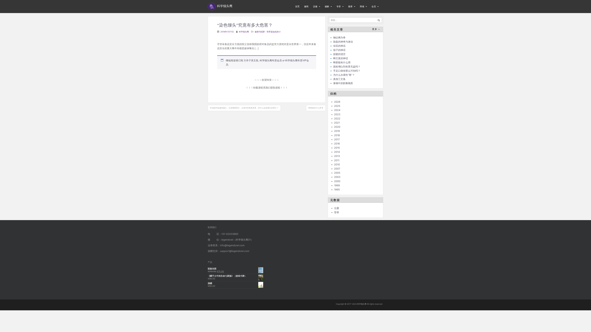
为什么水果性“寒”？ (344, 74)
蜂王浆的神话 (340, 58)
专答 (338, 6)
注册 (336, 208)
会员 (374, 6)
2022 (337, 118)
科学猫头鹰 (244, 31)
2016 (337, 143)
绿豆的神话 (339, 45)
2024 (337, 110)
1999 (337, 185)
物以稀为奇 (339, 37)
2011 (336, 160)
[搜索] (379, 20)
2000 (337, 181)
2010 (337, 164)
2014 (337, 151)
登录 (336, 212)
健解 (327, 6)
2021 (337, 122)
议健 (315, 6)
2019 (337, 130)
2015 (337, 147)
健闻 (306, 6)
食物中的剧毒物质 (343, 83)
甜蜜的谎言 (339, 54)
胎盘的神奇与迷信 (343, 41)
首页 (297, 6)
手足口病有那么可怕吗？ (346, 70)
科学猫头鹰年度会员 (271, 60)
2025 (337, 105)
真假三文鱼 (339, 79)
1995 (337, 189)
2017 (337, 139)
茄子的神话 (339, 49)
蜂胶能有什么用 (341, 62)
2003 (337, 176)
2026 (337, 101)
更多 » (376, 29)
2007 (337, 168)
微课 (350, 6)
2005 (337, 172)
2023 (337, 114)
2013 (337, 156)
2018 (337, 135)
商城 (362, 6)
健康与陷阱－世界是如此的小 (268, 31)
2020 (337, 126)
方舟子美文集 (251, 60)
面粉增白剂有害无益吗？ (346, 66)
